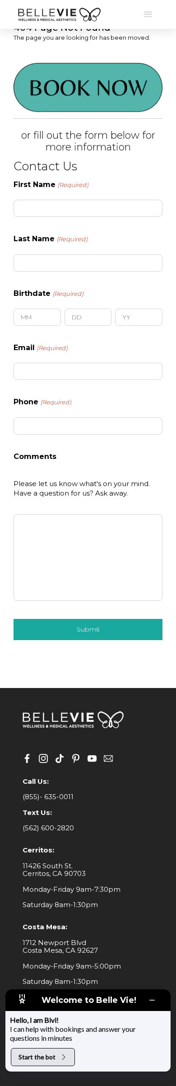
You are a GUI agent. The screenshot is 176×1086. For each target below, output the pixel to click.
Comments (35, 457)
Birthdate (48, 294)
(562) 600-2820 (48, 828)
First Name (51, 185)
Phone (42, 402)
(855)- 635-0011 (48, 796)
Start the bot (37, 1057)
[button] (148, 14)
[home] (59, 14)
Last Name (51, 239)
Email (41, 348)
